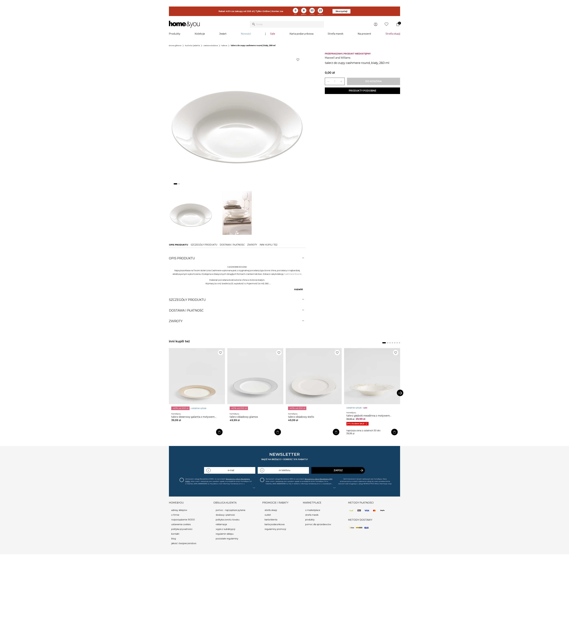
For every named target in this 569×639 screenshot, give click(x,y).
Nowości (246, 33)
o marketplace (312, 510)
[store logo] (184, 24)
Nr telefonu (284, 470)
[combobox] (287, 24)
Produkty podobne (362, 90)
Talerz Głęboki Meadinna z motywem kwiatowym (368, 415)
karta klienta (271, 519)
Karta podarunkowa (301, 33)
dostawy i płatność (225, 515)
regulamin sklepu (225, 534)
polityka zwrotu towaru (227, 519)
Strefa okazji (393, 33)
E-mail (231, 470)
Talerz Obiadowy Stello (301, 416)
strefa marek (311, 515)
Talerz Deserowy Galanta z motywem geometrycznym (193, 416)
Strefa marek (335, 33)
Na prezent (364, 33)
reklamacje (221, 524)
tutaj (389, 484)
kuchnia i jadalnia (192, 45)
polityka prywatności (181, 529)
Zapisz (338, 470)
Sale (272, 33)
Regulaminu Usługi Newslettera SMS (318, 479)
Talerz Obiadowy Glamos (244, 416)
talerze (224, 45)
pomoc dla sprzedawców (318, 524)
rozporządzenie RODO (183, 519)
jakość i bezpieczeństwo (183, 543)
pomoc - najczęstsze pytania (230, 510)
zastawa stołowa (210, 45)
